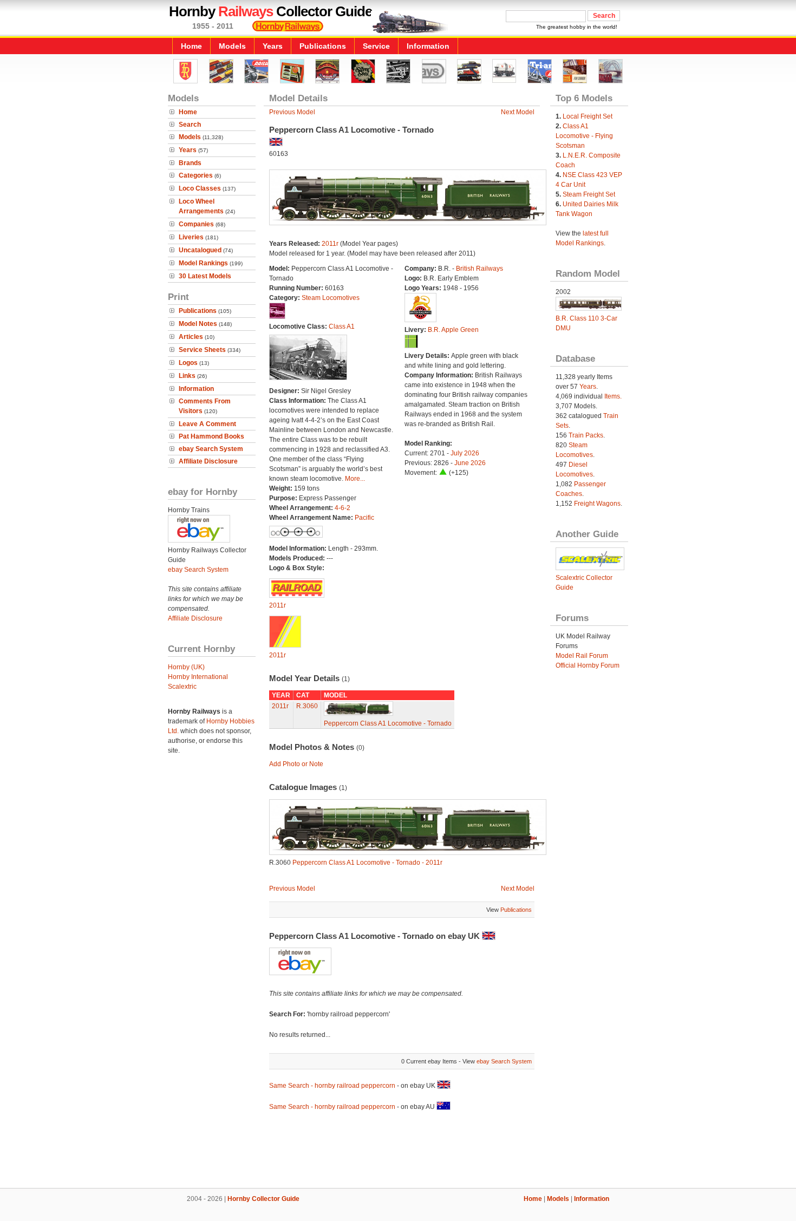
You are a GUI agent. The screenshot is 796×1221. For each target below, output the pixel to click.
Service (376, 46)
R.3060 (307, 706)
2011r (330, 243)
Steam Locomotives (331, 298)
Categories (196, 175)
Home (191, 46)
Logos (188, 363)
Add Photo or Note (296, 764)
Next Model (517, 112)
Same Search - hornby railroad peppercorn (332, 1085)
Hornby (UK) (186, 667)
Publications (322, 46)
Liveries (191, 237)
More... (355, 478)
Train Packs (586, 435)
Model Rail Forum (582, 656)
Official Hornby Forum (587, 665)
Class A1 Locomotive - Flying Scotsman (584, 135)
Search (190, 124)
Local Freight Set (587, 116)
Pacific (364, 517)
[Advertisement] (398, 1151)
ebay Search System (211, 449)
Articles (191, 337)
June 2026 (470, 463)
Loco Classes (200, 188)
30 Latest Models (205, 276)
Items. (613, 396)
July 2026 (465, 453)
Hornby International (198, 677)
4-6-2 (342, 508)
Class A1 (342, 326)
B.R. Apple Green (453, 330)
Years (273, 46)
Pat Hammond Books (211, 436)
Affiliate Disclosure (208, 461)
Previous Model (292, 112)
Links (187, 376)
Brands (190, 163)
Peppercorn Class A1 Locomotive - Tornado (388, 723)
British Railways (479, 268)
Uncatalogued (200, 250)
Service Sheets (202, 350)
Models (232, 46)
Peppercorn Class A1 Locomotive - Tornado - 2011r (367, 862)
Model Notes (198, 324)
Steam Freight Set (589, 194)
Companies (196, 224)
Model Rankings (203, 263)
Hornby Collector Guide (263, 1199)
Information (428, 46)
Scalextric (182, 686)
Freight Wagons (597, 503)
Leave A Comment (207, 424)
